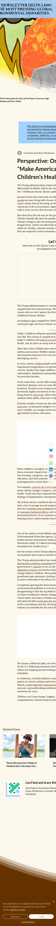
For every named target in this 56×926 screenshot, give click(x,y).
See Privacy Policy (18, 909)
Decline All (15, 916)
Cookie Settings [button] (28, 922)
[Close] (52, 903)
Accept (41, 916)
